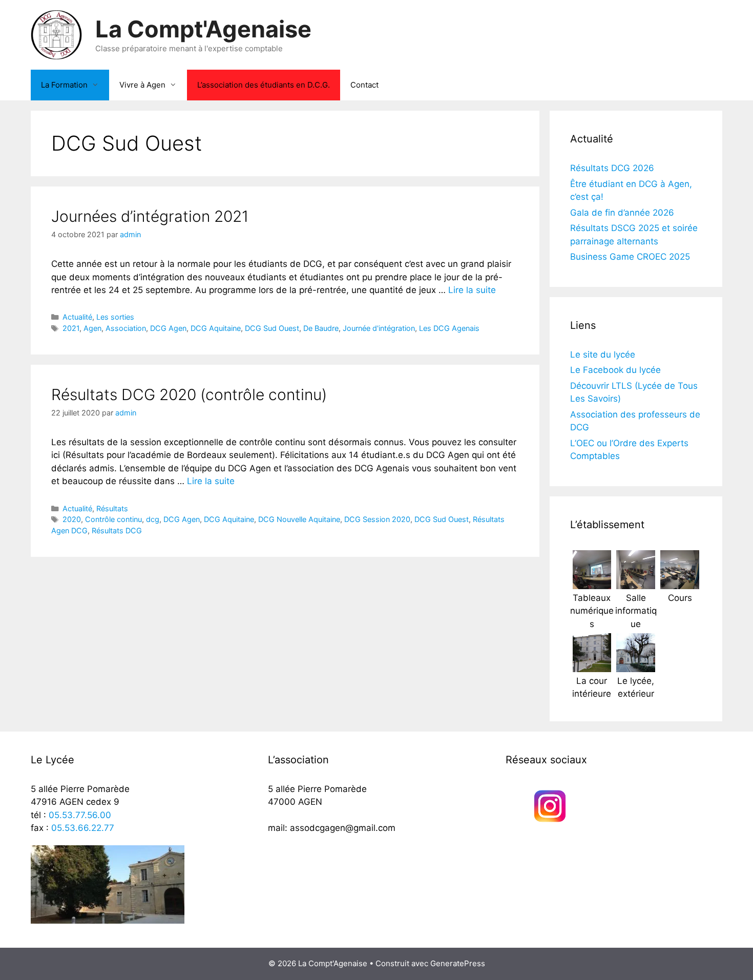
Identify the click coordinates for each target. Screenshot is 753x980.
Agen (92, 328)
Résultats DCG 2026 (612, 168)
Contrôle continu (113, 519)
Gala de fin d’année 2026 (622, 212)
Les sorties (115, 316)
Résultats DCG (117, 530)
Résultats (112, 508)
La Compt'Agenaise (203, 29)
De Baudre (321, 328)
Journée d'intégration (379, 328)
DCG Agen (168, 328)
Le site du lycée (602, 354)
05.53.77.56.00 (80, 815)
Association (126, 328)
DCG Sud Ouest (272, 328)
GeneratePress (457, 963)
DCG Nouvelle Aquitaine (299, 519)
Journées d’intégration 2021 (149, 216)
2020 (71, 519)
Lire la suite (472, 290)
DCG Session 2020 (377, 519)
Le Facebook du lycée (615, 370)
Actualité (77, 316)
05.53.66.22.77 (82, 828)
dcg (152, 519)
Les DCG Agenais (449, 328)
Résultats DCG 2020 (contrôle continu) (189, 394)
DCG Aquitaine (216, 328)
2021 (70, 328)
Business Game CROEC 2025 (630, 257)
